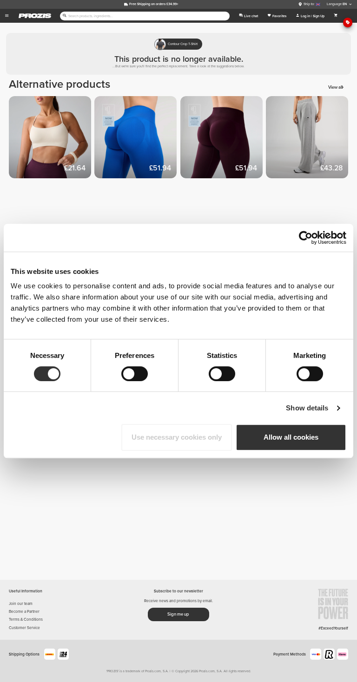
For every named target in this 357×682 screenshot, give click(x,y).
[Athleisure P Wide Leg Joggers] (308, 139)
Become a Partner (24, 611)
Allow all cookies (291, 437)
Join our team (21, 603)
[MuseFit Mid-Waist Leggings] (137, 139)
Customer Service (24, 627)
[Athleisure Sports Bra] (51, 139)
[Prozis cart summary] (336, 16)
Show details (307, 408)
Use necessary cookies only (177, 437)
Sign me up (178, 614)
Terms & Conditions (26, 619)
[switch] (134, 373)
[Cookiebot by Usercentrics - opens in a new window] (305, 238)
